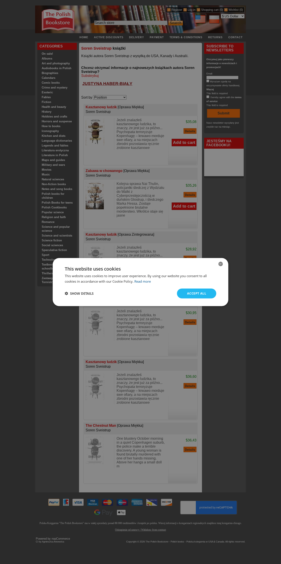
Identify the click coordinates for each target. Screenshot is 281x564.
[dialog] (140, 282)
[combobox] (220, 264)
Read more (142, 281)
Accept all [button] (196, 293)
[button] (79, 293)
